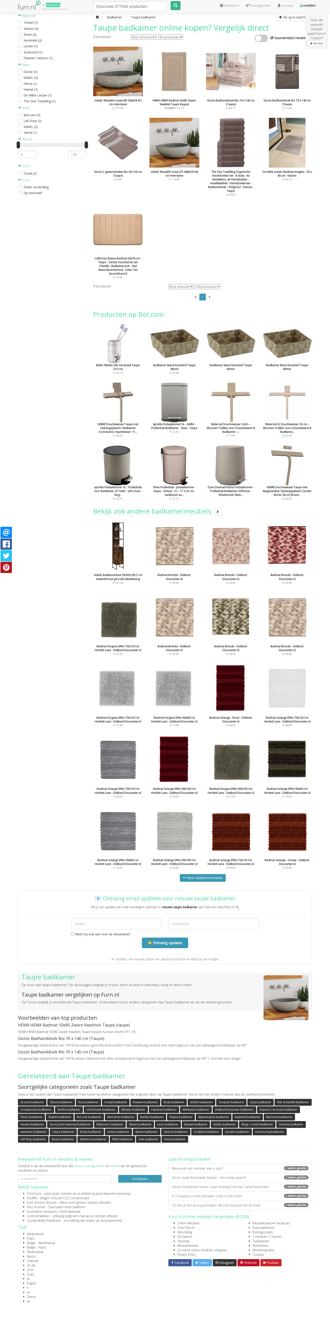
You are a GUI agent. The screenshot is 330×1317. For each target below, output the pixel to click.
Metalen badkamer (133, 1109)
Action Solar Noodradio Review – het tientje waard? (239, 1177)
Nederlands (35, 1234)
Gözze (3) (30, 72)
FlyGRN (32, 1198)
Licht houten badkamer (101, 1109)
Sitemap (183, 1241)
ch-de (31, 1265)
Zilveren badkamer (176, 1132)
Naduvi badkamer (180, 1117)
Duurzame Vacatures (42, 1211)
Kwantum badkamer (247, 1117)
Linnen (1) (31, 46)
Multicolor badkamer (110, 1124)
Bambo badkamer (152, 1117)
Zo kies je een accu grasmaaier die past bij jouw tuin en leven (239, 1205)
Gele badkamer (148, 1139)
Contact (258, 1254)
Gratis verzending (36, 187)
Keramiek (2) (33, 40)
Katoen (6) (31, 28)
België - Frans (36, 1247)
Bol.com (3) (32, 115)
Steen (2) (30, 34)
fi (28, 1288)
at (28, 1301)
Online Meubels (188, 1223)
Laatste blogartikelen (189, 1159)
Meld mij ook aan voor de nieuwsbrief (102, 934)
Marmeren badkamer (120, 1117)
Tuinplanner (261, 1241)
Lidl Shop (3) (33, 121)
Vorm (25, 166)
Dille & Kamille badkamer (293, 1102)
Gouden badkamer (237, 1132)
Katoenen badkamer (33, 1132)
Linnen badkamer (118, 1132)
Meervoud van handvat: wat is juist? (239, 1168)
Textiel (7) (31, 22)
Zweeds (32, 1261)
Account (287, 5)
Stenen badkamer (140, 1124)
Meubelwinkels (187, 1245)
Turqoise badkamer (231, 1102)
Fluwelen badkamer (145, 1102)
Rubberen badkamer (93, 1139)
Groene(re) (53, 5)
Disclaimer (184, 1236)
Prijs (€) (26, 139)
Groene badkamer (32, 1102)
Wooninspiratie (263, 1250)
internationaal (70, 1211)
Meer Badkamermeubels (204, 878)
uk (28, 1292)
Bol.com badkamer (89, 1117)
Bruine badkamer (63, 1139)
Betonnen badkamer (279, 1117)
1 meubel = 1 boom (267, 1236)
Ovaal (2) (30, 173)
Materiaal (28, 15)
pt (28, 1279)
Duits (30, 1274)
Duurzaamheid (263, 1227)
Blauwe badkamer (195, 1124)
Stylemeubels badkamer (213, 1117)
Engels (31, 1283)
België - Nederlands (41, 1243)
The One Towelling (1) (40, 101)
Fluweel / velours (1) (38, 58)
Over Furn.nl (185, 1227)
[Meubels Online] (97, 17)
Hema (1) (30, 83)
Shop (25, 108)
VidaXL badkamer (224, 1124)
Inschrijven (140, 1179)
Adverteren (260, 1245)
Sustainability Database (44, 1220)
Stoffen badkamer (68, 1109)
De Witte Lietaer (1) (38, 95)
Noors (31, 1256)
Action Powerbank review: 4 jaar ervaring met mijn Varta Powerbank (239, 1187)
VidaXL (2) (31, 77)
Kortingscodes (263, 1232)
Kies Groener (36, 1207)
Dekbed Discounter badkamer (234, 1109)
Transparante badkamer (36, 1109)
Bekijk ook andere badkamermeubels (153, 511)
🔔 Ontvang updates (165, 942)
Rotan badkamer (90, 1132)
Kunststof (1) (33, 52)
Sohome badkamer (291, 1124)
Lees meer (317, 43)
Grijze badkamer (260, 1102)
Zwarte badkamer (59, 1117)
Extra (25, 180)
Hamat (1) (31, 89)
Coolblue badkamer (206, 1132)
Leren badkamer (167, 1124)
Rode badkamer (174, 1102)
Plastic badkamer (31, 1117)
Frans (31, 1238)
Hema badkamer (175, 1139)
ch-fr (30, 1270)
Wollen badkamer (201, 1102)
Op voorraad (33, 193)
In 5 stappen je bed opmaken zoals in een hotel (239, 1196)
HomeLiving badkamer (269, 1132)
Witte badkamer (122, 1139)
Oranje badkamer (115, 1102)
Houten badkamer (32, 1124)
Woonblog (184, 1232)
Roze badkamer (88, 1102)
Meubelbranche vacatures (271, 1223)
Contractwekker (38, 1216)
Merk (25, 65)
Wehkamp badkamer (196, 1109)
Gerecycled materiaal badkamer (70, 1124)
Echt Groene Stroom (42, 1202)
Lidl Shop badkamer (33, 1139)
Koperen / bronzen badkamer (278, 1109)
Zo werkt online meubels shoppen (202, 1250)
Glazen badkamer (61, 1102)
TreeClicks (34, 1193)
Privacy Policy (186, 1254)
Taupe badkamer (63, 1132)
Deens (31, 1297)
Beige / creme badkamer (257, 1124)
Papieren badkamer (164, 1109)
